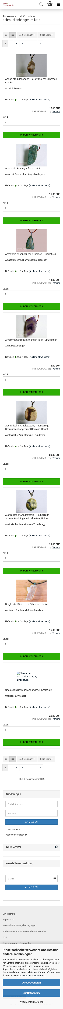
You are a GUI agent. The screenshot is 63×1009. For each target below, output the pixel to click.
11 (34, 43)
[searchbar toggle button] (41, 4)
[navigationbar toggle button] (58, 4)
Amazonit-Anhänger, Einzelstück (22, 168)
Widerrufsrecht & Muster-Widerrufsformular (24, 931)
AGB (5, 937)
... (28, 43)
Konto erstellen (12, 829)
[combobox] (27, 35)
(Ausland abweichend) (39, 99)
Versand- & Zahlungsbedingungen (19, 925)
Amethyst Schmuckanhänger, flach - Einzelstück (31, 339)
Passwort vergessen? (16, 834)
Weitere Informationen (31, 1002)
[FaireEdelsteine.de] (7, 4)
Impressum (8, 919)
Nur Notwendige (32, 993)
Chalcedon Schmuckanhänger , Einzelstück (28, 690)
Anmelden (31, 822)
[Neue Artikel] (56, 847)
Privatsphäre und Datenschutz (17, 943)
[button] (6, 35)
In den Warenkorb (31, 135)
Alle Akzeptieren (31, 982)
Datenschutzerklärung (34, 975)
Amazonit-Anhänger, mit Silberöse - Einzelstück (30, 254)
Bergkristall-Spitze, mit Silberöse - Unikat (26, 604)
